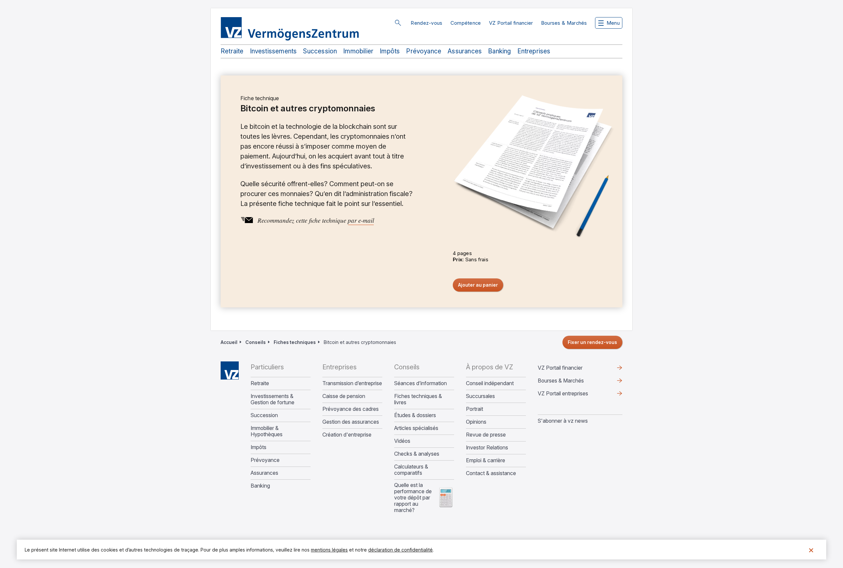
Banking (499, 51)
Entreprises (534, 51)
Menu (613, 23)
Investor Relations (487, 447)
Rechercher (398, 23)
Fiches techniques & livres (418, 399)
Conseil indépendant (490, 383)
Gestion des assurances (350, 422)
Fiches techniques (295, 342)
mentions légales (329, 550)
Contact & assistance (491, 473)
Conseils (255, 342)
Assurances (465, 51)
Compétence (465, 23)
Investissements (273, 51)
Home (230, 370)
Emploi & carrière (485, 460)
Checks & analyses (416, 454)
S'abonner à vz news (563, 420)
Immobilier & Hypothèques (267, 431)
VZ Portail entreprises (573, 395)
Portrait (474, 409)
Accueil (229, 342)
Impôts (390, 51)
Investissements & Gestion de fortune (272, 399)
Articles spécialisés (416, 428)
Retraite (232, 51)
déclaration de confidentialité (400, 550)
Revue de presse (486, 435)
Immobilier (358, 51)
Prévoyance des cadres (350, 409)
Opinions (476, 422)
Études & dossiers (415, 415)
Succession (320, 51)
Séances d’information (420, 383)
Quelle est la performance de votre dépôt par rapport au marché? (413, 497)
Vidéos (402, 441)
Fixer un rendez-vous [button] (592, 342)
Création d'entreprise (346, 435)
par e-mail (361, 220)
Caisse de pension (343, 396)
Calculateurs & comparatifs (411, 470)
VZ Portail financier (511, 23)
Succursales (480, 396)
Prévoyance (423, 51)
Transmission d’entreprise (352, 383)
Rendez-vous (426, 23)
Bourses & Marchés (564, 23)
